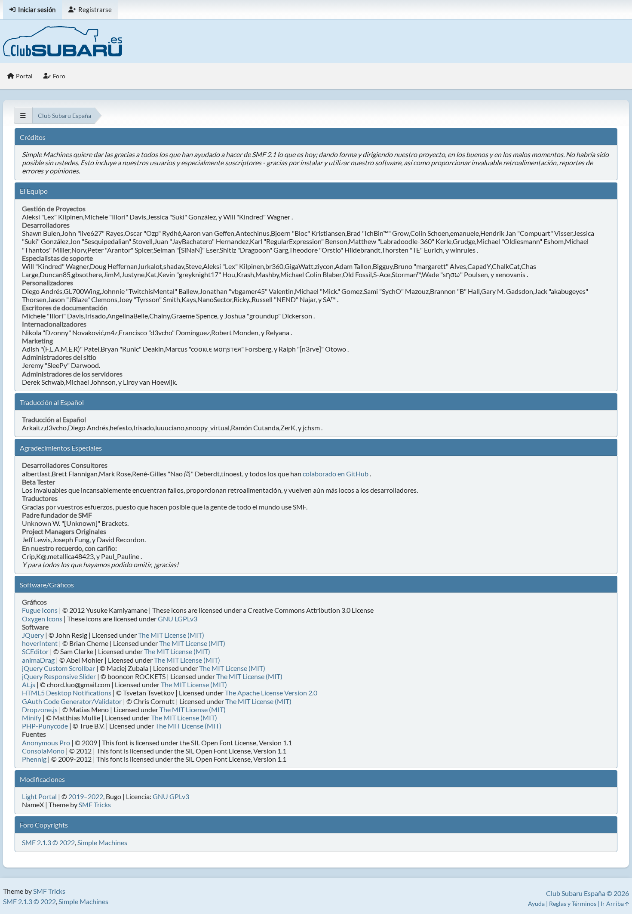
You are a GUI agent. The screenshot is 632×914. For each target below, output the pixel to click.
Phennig (34, 759)
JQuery (33, 635)
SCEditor (35, 651)
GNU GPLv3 (171, 796)
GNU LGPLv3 (177, 618)
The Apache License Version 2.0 (271, 693)
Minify (31, 717)
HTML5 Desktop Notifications (66, 693)
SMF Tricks (95, 804)
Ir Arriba (613, 903)
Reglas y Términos (572, 903)
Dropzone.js (40, 709)
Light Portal (39, 796)
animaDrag (38, 660)
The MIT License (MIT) (171, 635)
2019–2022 (85, 796)
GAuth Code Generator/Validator (72, 701)
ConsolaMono (43, 751)
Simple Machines (102, 842)
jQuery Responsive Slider (59, 676)
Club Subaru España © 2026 (587, 893)
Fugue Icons (40, 610)
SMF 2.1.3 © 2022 (48, 842)
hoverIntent (40, 643)
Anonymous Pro (46, 742)
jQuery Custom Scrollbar (58, 668)
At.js (28, 684)
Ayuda (536, 903)
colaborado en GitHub (335, 473)
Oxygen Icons (42, 618)
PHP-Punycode (45, 726)
